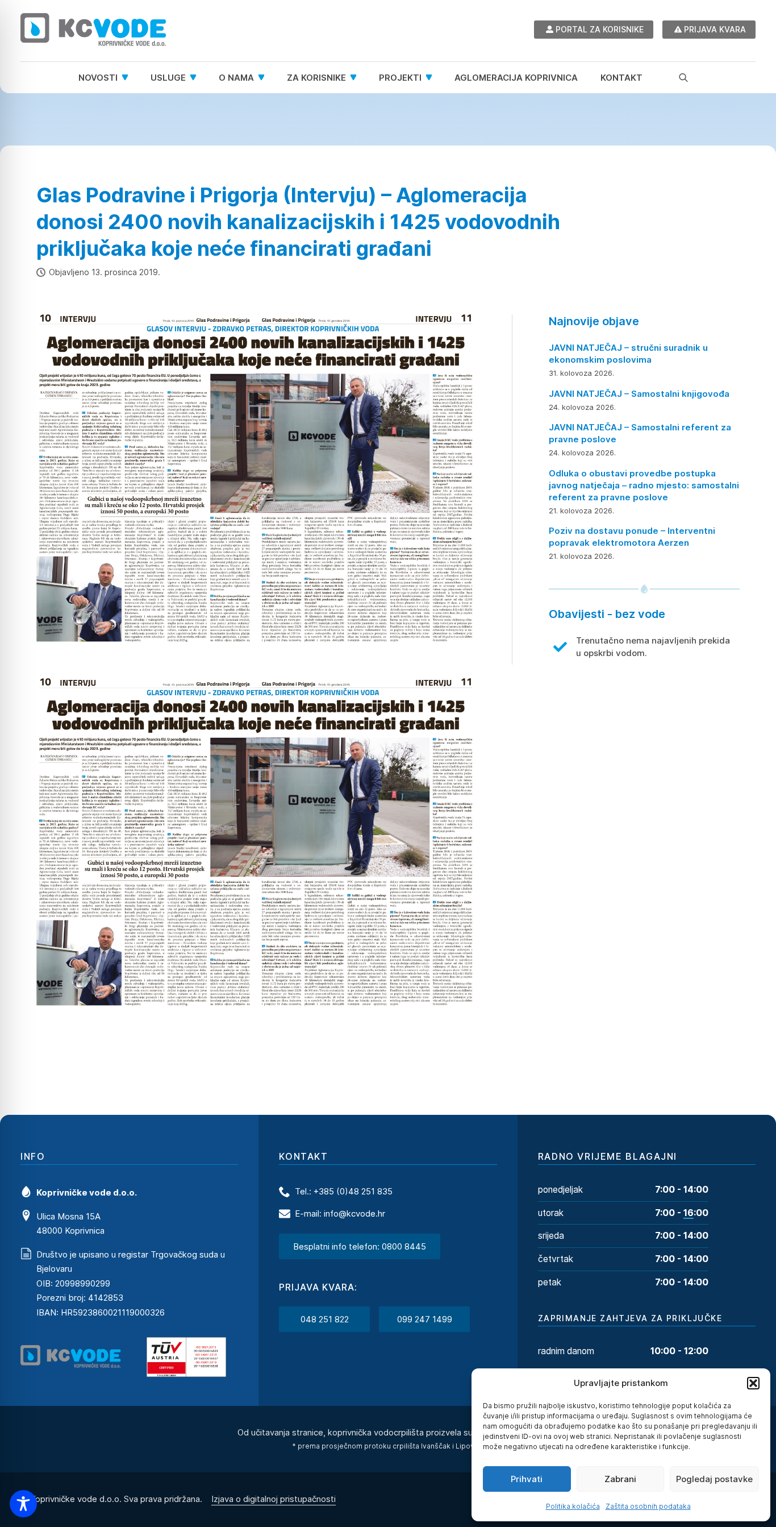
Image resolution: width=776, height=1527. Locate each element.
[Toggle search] (683, 77)
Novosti (98, 77)
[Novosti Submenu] (128, 77)
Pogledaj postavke (714, 1479)
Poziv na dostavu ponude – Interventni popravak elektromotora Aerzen (632, 536)
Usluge (168, 77)
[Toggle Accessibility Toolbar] (23, 1503)
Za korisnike (316, 77)
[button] (753, 1383)
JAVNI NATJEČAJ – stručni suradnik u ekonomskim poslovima (628, 353)
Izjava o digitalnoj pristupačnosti (273, 1498)
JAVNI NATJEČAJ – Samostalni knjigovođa (639, 393)
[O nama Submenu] (265, 77)
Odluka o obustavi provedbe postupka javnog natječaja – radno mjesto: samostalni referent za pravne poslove (644, 485)
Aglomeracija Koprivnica (516, 77)
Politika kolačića (573, 1506)
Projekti (400, 77)
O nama (236, 77)
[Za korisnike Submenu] (357, 77)
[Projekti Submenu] (432, 77)
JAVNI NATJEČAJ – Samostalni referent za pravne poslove (640, 433)
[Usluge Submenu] (196, 77)
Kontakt (621, 77)
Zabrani (620, 1479)
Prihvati (527, 1479)
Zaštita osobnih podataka (648, 1506)
